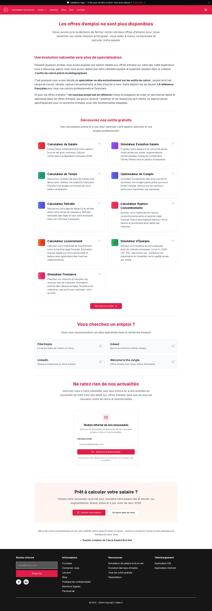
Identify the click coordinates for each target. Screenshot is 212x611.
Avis (71, 10)
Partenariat (68, 591)
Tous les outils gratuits (120, 572)
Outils (41, 10)
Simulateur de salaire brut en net (125, 563)
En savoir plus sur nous (123, 512)
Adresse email (84, 439)
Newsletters (115, 577)
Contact (81, 10)
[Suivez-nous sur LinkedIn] (26, 582)
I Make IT (119, 602)
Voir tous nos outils (104, 306)
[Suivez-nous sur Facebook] (18, 582)
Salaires (54, 10)
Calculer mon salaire (91, 512)
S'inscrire (37, 573)
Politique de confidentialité (76, 582)
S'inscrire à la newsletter (108, 452)
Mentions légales (71, 586)
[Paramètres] (205, 9)
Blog (63, 10)
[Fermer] (209, 2)
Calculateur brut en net (23, 10)
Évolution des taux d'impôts (123, 568)
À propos (67, 563)
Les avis (66, 572)
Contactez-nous (70, 568)
